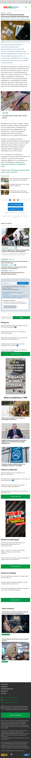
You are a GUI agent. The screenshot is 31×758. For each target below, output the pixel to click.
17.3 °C (10, 2)
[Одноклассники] (14, 200)
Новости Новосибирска (16, 204)
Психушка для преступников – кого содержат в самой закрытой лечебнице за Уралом (14, 296)
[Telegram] (18, 200)
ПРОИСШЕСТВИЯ (5, 634)
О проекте (4, 684)
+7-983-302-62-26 (5, 739)
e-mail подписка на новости (11, 697)
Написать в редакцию (15, 715)
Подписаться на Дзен (10, 306)
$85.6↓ (14, 2)
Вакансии (4, 691)
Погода (3, 693)
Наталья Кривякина (16, 19)
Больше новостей (15, 353)
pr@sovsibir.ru (22, 737)
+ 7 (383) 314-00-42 (9, 735)
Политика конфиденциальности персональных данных (13, 750)
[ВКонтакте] (10, 200)
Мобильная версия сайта (8, 702)
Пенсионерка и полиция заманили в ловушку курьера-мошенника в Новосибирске (15, 612)
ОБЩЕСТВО (12, 248)
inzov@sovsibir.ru (4, 736)
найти (21, 317)
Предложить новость (15, 209)
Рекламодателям (7, 689)
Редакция (4, 686)
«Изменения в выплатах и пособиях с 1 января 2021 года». (13, 164)
